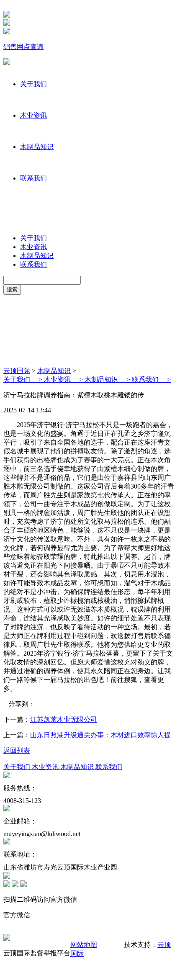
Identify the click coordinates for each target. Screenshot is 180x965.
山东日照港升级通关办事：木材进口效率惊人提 (100, 735)
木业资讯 (33, 115)
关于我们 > (23, 379)
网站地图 (83, 944)
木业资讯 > (64, 379)
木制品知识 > (108, 379)
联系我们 (33, 178)
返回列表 (16, 750)
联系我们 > (151, 379)
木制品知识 (37, 146)
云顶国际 (16, 370)
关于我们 (33, 83)
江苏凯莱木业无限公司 (63, 719)
